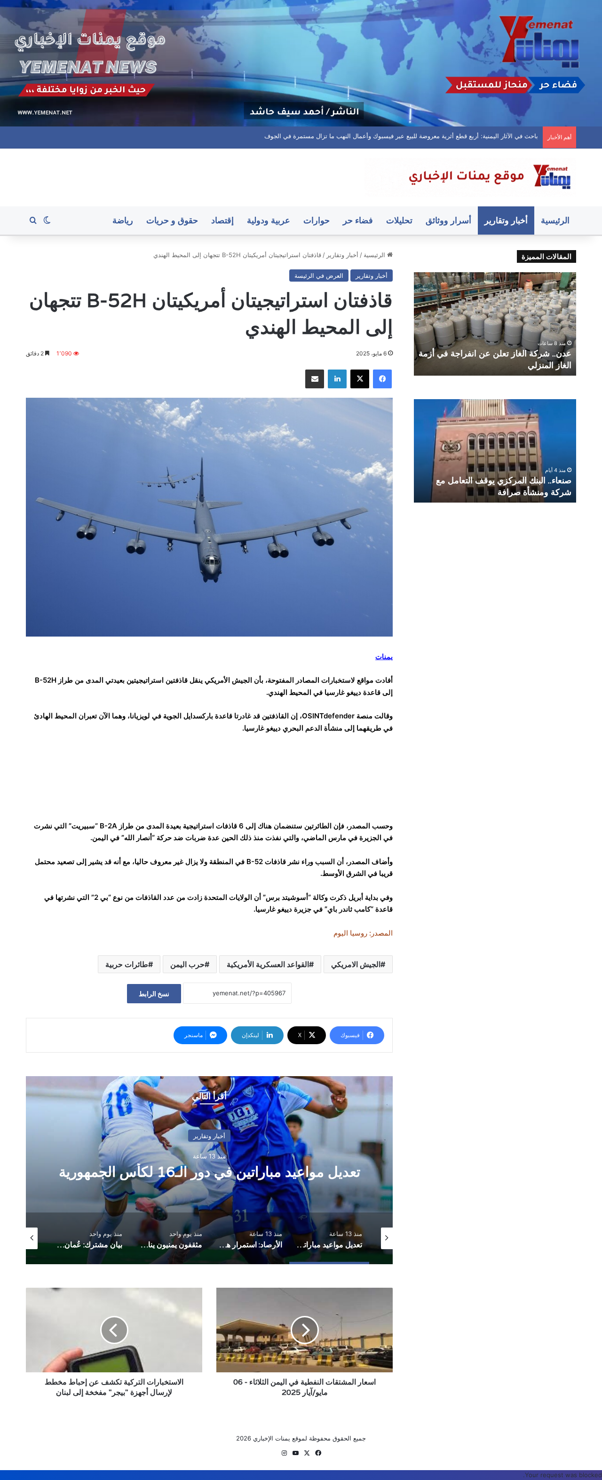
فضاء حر (358, 220)
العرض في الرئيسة (318, 275)
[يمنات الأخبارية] (470, 177)
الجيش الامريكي (355, 964)
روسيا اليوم (350, 933)
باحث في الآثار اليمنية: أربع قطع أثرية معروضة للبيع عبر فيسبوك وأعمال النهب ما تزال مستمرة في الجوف (406, 136)
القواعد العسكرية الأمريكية (268, 964)
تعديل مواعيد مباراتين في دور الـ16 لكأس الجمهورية (209, 1171)
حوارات (316, 220)
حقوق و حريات (172, 220)
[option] (209, 1170)
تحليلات (399, 220)
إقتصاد (222, 220)
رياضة (122, 220)
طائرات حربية (126, 964)
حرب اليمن (187, 964)
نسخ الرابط (154, 994)
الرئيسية (555, 220)
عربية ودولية (268, 220)
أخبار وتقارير (506, 220)
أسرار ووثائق (448, 220)
